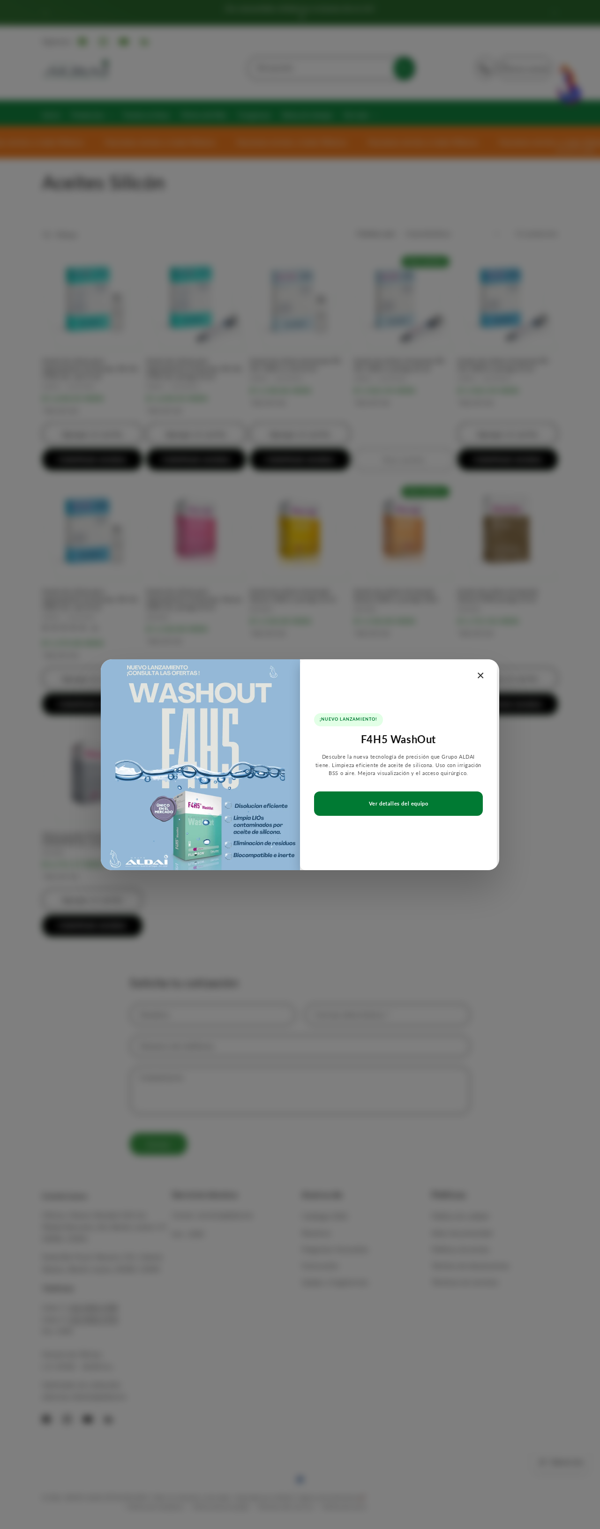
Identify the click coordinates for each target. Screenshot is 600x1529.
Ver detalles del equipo (398, 803)
